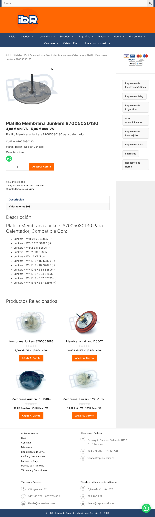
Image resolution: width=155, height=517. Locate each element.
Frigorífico (84, 36)
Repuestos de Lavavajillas (132, 133)
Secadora (65, 36)
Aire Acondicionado (96, 43)
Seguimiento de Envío (33, 451)
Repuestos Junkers (24, 189)
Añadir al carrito (41, 166)
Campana (49, 43)
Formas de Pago (29, 461)
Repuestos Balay (134, 96)
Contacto (26, 442)
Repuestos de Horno (132, 164)
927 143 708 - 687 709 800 (44, 496)
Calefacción (70, 43)
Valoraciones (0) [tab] (19, 206)
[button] (52, 69)
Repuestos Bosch (134, 144)
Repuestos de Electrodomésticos (135, 85)
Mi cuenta (26, 447)
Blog (23, 438)
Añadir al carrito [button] (31, 358)
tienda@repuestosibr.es (100, 458)
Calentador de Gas (40, 55)
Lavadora (25, 36)
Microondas (135, 36)
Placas (102, 36)
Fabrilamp (130, 153)
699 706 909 (94, 496)
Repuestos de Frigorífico (132, 107)
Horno (117, 36)
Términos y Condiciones (34, 470)
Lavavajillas (45, 36)
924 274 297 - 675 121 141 (102, 451)
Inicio (12, 36)
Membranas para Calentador (69, 55)
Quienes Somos (29, 433)
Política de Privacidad (32, 465)
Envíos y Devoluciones (33, 456)
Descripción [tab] (16, 199)
